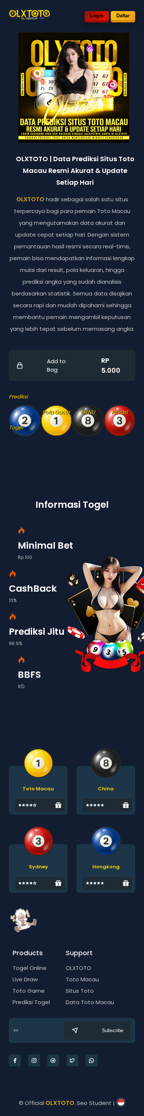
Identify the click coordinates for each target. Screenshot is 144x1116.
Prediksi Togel (31, 1002)
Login (96, 15)
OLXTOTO (30, 199)
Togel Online (30, 968)
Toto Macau (82, 979)
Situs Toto (80, 991)
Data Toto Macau (90, 1002)
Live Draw (25, 979)
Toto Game (29, 991)
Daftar (123, 15)
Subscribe (112, 1030)
